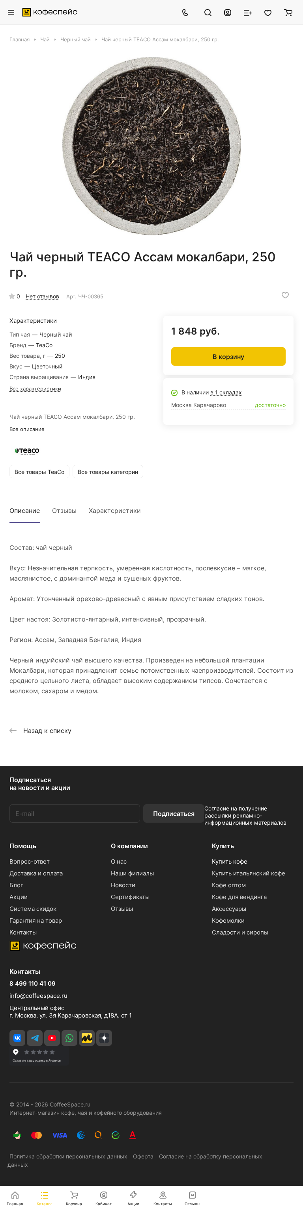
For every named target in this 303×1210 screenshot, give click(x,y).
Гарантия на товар (35, 920)
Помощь (22, 846)
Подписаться (174, 814)
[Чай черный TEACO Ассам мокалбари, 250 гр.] (151, 146)
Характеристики (115, 510)
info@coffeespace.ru (38, 995)
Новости (123, 885)
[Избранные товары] (267, 12)
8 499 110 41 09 (32, 983)
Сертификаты (130, 897)
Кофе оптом (229, 885)
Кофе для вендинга (239, 897)
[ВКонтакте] (17, 1038)
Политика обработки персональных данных (68, 1156)
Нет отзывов (42, 296)
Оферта (143, 1156)
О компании (129, 846)
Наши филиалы (132, 873)
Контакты (23, 932)
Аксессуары (229, 908)
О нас (119, 861)
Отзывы (64, 510)
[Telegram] (35, 1038)
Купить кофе (229, 861)
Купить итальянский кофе (248, 873)
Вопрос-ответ (29, 861)
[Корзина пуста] (288, 12)
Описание (24, 510)
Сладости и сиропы (240, 932)
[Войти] (227, 12)
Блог (16, 885)
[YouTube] (52, 1038)
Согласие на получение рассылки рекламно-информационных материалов (245, 815)
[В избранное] (285, 295)
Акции (18, 897)
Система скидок (32, 908)
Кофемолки (228, 920)
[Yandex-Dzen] (104, 1038)
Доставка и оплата (36, 873)
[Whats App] (69, 1038)
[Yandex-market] (87, 1038)
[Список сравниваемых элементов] (248, 12)
